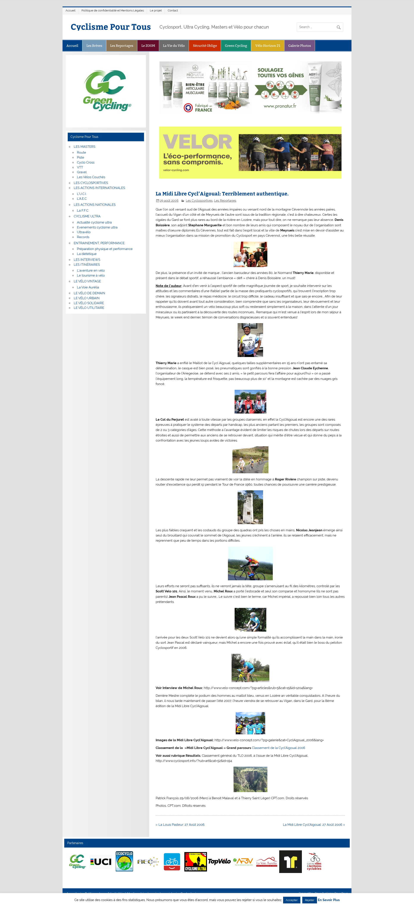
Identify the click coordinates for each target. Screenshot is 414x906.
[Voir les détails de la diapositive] (77, 861)
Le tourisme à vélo (91, 275)
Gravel (82, 172)
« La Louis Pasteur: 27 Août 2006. (180, 825)
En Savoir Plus (329, 900)
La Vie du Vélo (174, 46)
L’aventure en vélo (91, 270)
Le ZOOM (148, 46)
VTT (80, 167)
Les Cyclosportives (199, 200)
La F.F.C (82, 210)
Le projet (156, 10)
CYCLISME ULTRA (87, 216)
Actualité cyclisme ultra (94, 222)
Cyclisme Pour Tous (111, 26)
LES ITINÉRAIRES (87, 265)
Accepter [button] (292, 900)
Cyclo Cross (85, 162)
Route (81, 152)
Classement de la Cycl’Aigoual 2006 (278, 748)
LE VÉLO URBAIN (87, 298)
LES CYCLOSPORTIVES (91, 183)
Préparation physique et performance (105, 249)
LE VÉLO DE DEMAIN (89, 293)
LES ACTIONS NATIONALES (95, 205)
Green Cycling (236, 46)
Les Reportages (121, 46)
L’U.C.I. (82, 194)
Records (83, 237)
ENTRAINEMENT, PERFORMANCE (99, 243)
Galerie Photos (299, 46)
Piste (80, 157)
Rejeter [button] (309, 900)
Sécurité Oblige (205, 46)
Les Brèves (94, 46)
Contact (173, 10)
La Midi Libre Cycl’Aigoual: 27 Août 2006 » (314, 825)
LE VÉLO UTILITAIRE (89, 308)
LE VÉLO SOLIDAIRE (89, 303)
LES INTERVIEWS (87, 260)
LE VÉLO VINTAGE (87, 281)
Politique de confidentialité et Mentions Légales (113, 10)
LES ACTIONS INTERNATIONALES (99, 188)
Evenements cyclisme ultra (97, 227)
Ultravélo (84, 232)
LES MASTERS (84, 147)
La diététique (87, 254)
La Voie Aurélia (88, 287)
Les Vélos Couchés (91, 177)
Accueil (70, 10)
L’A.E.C (82, 199)
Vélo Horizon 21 (267, 46)
